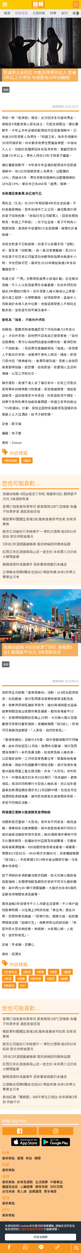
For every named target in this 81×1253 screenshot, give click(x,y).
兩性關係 (11, 460)
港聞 (5, 90)
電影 (54, 972)
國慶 (65, 978)
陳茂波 (36, 978)
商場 (8, 978)
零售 (41, 972)
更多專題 (50, 1191)
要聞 (20, 1158)
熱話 (29, 1158)
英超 (51, 978)
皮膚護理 (35, 1191)
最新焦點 (8, 1158)
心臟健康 (26, 1186)
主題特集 (39, 13)
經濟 (28, 972)
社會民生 (11, 972)
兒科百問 (56, 1186)
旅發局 (10, 985)
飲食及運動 (25, 1181)
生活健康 (41, 1181)
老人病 (22, 1191)
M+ (24, 985)
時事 (53, 13)
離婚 (28, 460)
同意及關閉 (40, 1237)
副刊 (64, 13)
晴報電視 (21, 13)
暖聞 (37, 1158)
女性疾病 (8, 1191)
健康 (7, 13)
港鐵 (22, 978)
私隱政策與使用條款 (31, 1229)
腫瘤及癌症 (10, 1186)
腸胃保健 (41, 1186)
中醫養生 (56, 1181)
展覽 (68, 972)
